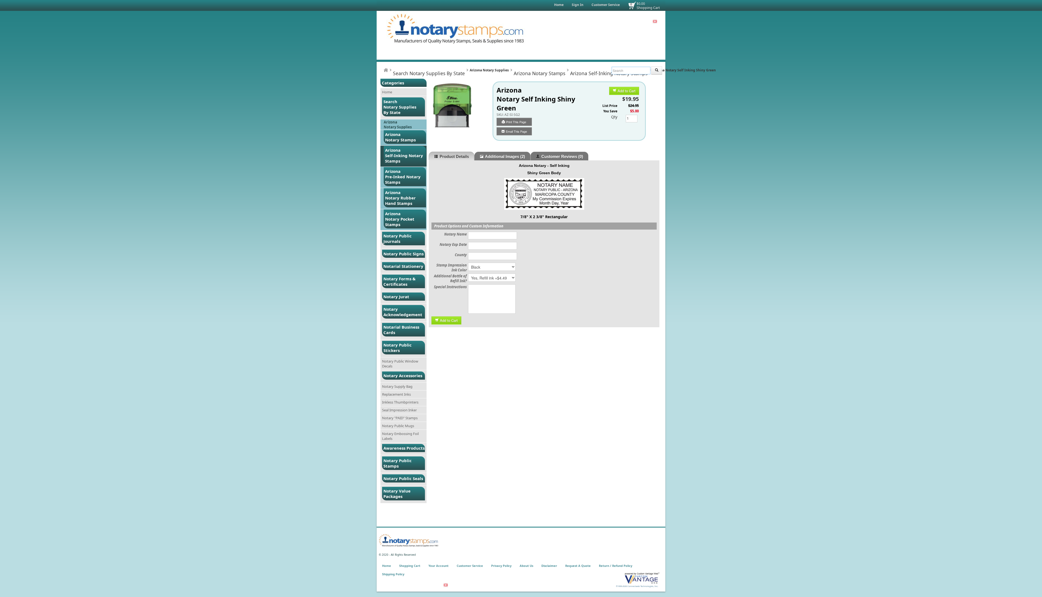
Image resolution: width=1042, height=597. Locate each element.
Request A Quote (578, 566)
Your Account (438, 566)
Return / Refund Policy (615, 566)
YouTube (655, 21)
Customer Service (606, 4)
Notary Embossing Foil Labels (400, 436)
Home (559, 4)
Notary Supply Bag (397, 386)
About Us (526, 566)
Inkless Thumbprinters (400, 402)
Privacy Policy (501, 566)
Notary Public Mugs (398, 425)
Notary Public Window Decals (400, 364)
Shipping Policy (393, 574)
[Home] (386, 70)
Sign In (577, 4)
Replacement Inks (396, 394)
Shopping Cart (648, 7)
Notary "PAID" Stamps (400, 417)
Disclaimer (549, 566)
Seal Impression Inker (399, 410)
